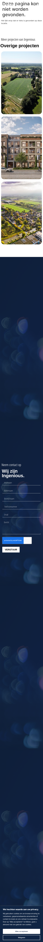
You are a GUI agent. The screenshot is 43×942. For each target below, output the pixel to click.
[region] (21, 924)
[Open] (39, 4)
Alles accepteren (21, 931)
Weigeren (21, 937)
